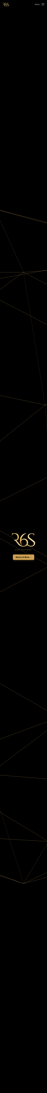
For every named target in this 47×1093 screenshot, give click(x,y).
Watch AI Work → (23, 557)
